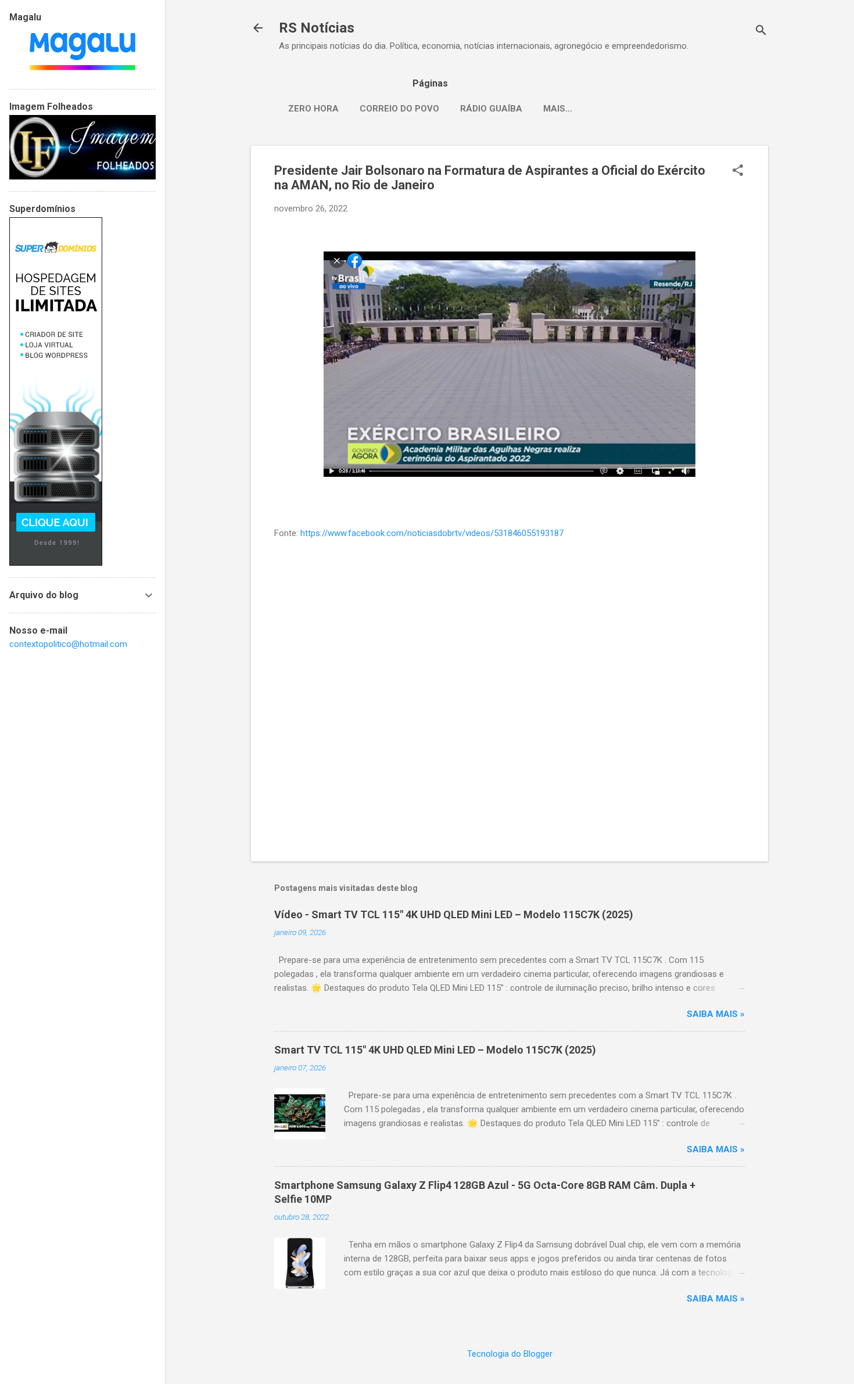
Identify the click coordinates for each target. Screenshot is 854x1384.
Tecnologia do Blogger (509, 1354)
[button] (738, 171)
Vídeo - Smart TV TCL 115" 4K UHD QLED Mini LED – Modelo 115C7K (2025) (453, 914)
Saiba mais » (716, 1014)
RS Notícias (316, 28)
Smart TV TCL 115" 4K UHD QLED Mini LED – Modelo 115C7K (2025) (435, 1050)
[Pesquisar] (761, 31)
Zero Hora (313, 108)
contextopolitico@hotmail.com (68, 644)
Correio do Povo (399, 108)
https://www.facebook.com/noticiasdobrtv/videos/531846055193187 (432, 533)
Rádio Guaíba (491, 108)
